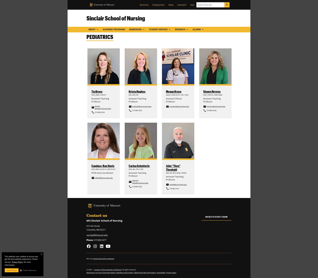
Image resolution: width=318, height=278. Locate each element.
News (171, 4)
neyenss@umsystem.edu (216, 106)
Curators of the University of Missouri (108, 270)
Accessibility (161, 273)
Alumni (198, 29)
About (93, 29)
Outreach (182, 4)
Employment (158, 4)
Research (182, 29)
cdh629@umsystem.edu (104, 178)
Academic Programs (114, 29)
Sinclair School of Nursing (115, 18)
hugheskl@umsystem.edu (141, 106)
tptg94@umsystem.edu (178, 184)
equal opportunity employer (103, 259)
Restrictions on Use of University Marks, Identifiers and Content (109, 273)
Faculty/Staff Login (216, 217)
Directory (144, 4)
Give (192, 4)
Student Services (160, 29)
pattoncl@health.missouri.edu (140, 181)
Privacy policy (171, 273)
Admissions (137, 29)
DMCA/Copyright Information (145, 273)
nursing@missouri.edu (97, 235)
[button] (28, 270)
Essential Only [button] (11, 270)
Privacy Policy (17, 262)
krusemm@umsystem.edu (179, 106)
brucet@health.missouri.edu (103, 107)
